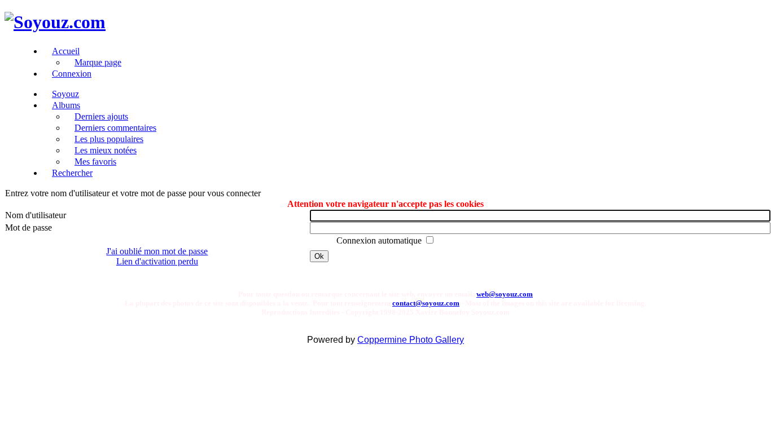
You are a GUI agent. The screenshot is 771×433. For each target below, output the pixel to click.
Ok (319, 256)
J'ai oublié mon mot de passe (157, 251)
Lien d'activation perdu (157, 261)
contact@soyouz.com (425, 303)
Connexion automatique (380, 240)
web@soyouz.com (504, 294)
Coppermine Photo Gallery (410, 339)
